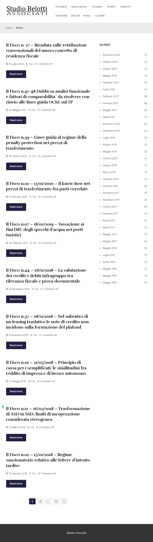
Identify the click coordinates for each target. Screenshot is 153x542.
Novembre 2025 (111, 55)
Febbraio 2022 (111, 96)
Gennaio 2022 (110, 103)
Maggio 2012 (110, 234)
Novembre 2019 (111, 124)
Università (61, 15)
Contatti (100, 15)
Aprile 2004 (109, 262)
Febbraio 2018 (110, 179)
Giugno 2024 (110, 68)
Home (9, 27)
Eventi (111, 6)
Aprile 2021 (109, 117)
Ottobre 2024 (110, 61)
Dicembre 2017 (111, 193)
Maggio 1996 (110, 268)
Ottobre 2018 (110, 158)
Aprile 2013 (109, 227)
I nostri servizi (78, 6)
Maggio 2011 (110, 241)
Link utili (75, 15)
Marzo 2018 (109, 172)
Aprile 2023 (109, 89)
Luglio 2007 (109, 255)
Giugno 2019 (110, 144)
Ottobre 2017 (110, 206)
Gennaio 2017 (110, 213)
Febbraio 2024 (111, 82)
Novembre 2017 (111, 199)
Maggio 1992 (110, 282)
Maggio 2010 (110, 248)
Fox (31, 64)
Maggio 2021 (110, 110)
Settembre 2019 (111, 130)
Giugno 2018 (110, 165)
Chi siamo (61, 6)
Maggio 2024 (110, 75)
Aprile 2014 (109, 220)
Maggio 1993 (110, 275)
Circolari (97, 6)
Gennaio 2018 (110, 186)
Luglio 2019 (109, 137)
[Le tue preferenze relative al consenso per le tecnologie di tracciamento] (3, 406)
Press (87, 15)
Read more (16, 74)
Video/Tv (125, 6)
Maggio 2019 (110, 151)
